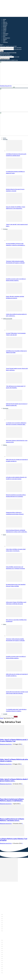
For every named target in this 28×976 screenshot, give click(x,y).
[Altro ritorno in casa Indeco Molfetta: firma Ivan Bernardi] (14, 616)
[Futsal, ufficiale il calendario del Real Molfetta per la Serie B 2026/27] (14, 293)
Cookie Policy (9, 905)
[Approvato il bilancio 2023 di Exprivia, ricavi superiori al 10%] (14, 437)
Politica (5, 445)
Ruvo (4, 36)
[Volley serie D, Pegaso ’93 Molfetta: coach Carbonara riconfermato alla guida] (14, 599)
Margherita (5, 33)
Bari (4, 20)
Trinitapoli (5, 42)
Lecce (4, 32)
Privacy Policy (3, 905)
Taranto (5, 39)
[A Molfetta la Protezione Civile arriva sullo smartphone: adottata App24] (14, 150)
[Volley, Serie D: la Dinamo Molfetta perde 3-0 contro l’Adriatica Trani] (12, 736)
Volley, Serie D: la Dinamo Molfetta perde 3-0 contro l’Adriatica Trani (14, 740)
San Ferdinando (6, 37)
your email (16, 56)
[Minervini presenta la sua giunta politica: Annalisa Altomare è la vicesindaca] (14, 491)
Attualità (5, 139)
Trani (4, 40)
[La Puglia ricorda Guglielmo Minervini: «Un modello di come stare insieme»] (14, 474)
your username (17, 47)
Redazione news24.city (6, 744)
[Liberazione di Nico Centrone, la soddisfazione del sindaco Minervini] (14, 509)
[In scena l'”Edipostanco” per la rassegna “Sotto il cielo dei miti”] (14, 330)
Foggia (4, 30)
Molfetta (5, 35)
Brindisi (4, 26)
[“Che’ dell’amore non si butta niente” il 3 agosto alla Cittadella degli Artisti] (14, 383)
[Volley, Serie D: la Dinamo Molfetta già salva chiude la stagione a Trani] (12, 756)
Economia (5, 408)
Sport (4, 534)
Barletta (5, 22)
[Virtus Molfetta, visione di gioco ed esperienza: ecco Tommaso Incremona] (14, 563)
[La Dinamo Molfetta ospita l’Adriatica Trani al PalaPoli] (12, 835)
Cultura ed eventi (7, 318)
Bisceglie (5, 25)
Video (4, 624)
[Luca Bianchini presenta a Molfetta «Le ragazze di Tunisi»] (14, 168)
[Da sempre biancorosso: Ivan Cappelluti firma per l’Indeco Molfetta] (14, 581)
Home (4, 138)
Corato (4, 29)
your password (17, 49)
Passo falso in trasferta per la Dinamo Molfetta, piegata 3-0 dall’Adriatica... (12, 799)
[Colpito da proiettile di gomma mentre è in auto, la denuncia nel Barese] (14, 311)
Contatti (5, 714)
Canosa (4, 27)
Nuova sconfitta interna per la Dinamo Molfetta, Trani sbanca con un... (12, 819)
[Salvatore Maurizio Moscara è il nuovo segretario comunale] (14, 186)
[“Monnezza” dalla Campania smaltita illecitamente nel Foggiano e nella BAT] (14, 258)
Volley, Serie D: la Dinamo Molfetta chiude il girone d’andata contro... (14, 780)
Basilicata (5, 23)
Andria (4, 19)
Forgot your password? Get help (8, 52)
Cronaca (5, 229)
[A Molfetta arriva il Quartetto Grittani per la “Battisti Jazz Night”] (14, 347)
